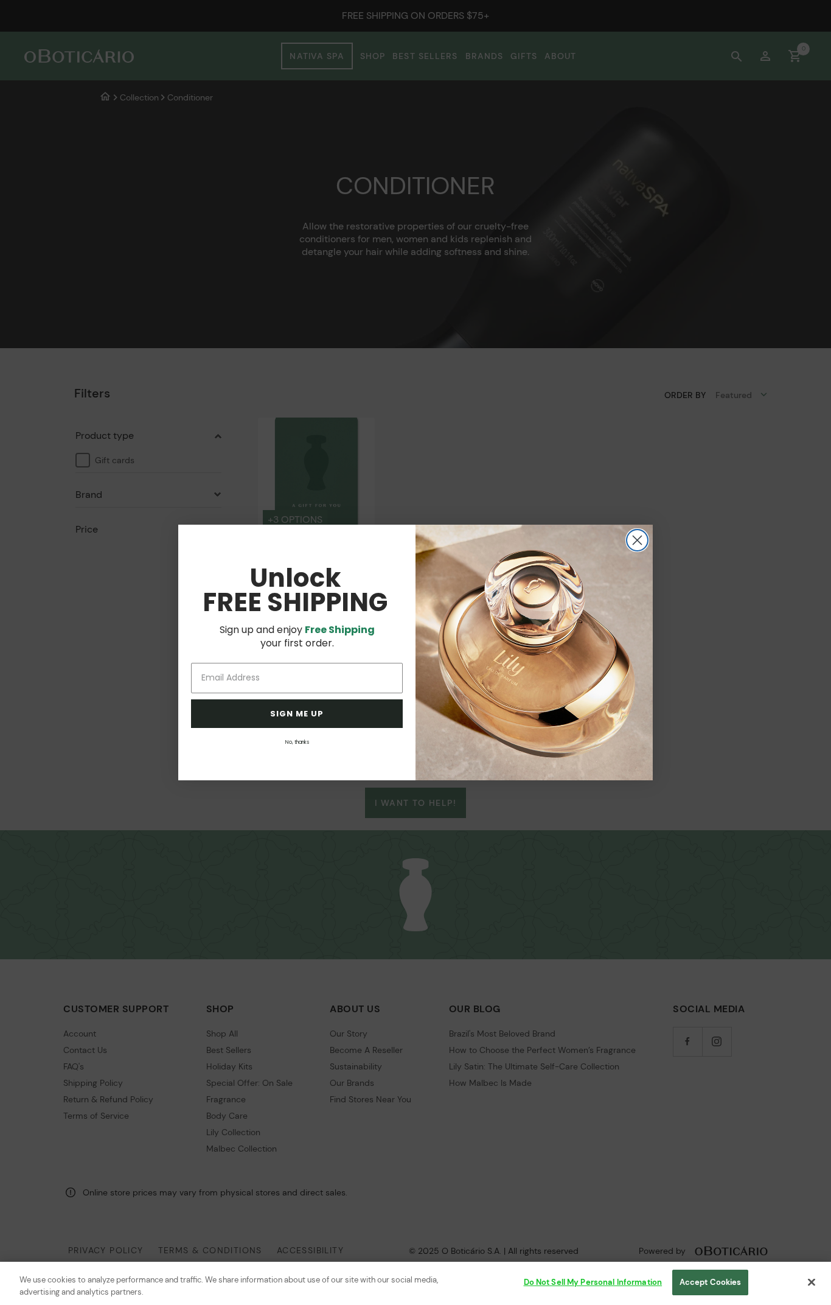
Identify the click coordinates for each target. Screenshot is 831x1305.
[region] (415, 1283)
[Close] (811, 1281)
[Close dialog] (637, 540)
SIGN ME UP (297, 713)
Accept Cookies (711, 1282)
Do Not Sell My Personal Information (593, 1282)
